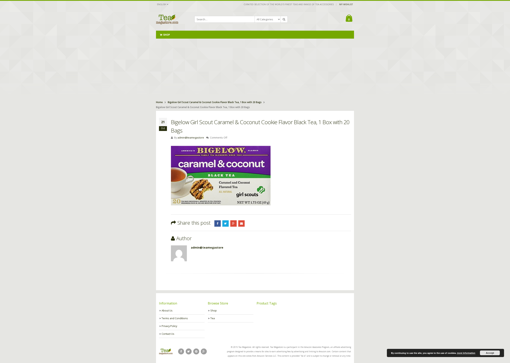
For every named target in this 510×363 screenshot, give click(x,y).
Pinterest (196, 351)
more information (466, 352)
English (161, 4)
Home (159, 102)
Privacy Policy (169, 326)
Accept (490, 353)
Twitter (225, 223)
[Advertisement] (255, 68)
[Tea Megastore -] (167, 19)
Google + (233, 223)
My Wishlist (346, 4)
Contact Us (168, 334)
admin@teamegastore (191, 137)
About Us (167, 310)
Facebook (217, 223)
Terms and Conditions (175, 318)
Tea (212, 318)
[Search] (284, 19)
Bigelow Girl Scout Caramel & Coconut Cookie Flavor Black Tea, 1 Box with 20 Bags (215, 102)
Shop (166, 34)
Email (241, 223)
